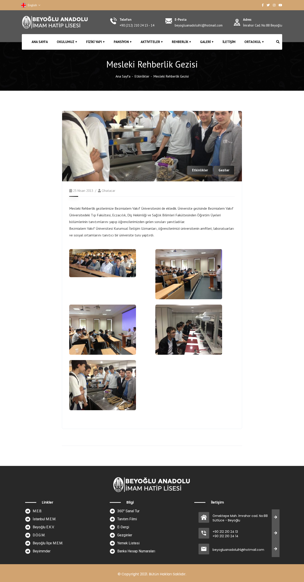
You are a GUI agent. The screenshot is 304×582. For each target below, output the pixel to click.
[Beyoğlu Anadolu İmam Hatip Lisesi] (55, 22)
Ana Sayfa (123, 76)
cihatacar (108, 191)
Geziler (224, 170)
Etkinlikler (141, 76)
